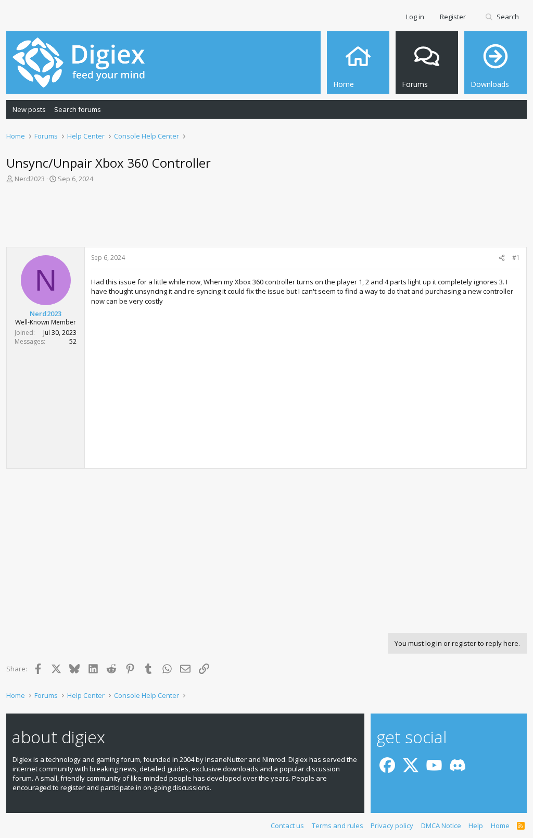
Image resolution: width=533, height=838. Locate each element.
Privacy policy (392, 825)
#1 (516, 257)
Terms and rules (337, 825)
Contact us (287, 825)
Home (500, 825)
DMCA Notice (441, 825)
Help (475, 825)
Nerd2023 (30, 178)
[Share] (502, 258)
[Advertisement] (266, 218)
